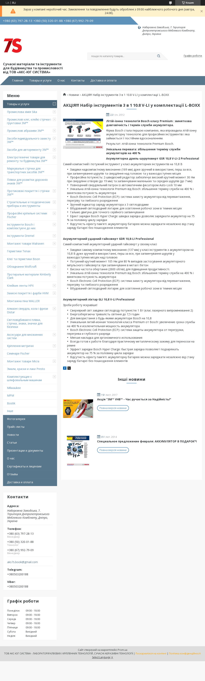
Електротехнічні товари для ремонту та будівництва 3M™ (27, 159)
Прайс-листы (15, 427)
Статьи (12, 442)
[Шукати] (159, 56)
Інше (10, 411)
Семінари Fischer (18, 353)
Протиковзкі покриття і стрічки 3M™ (28, 192)
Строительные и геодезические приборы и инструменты (28, 204)
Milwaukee (14, 388)
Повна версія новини (113, 408)
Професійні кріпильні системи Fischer (27, 215)
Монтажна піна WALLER (23, 301)
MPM (10, 395)
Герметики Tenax (18, 251)
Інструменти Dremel (20, 236)
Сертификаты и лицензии (24, 466)
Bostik (11, 403)
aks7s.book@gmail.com (22, 562)
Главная (17, 80)
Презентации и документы (25, 450)
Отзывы (12, 474)
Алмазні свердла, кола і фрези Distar (27, 310)
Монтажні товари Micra (23, 361)
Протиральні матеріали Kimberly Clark (29, 276)
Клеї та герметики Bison (23, 259)
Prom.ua (122, 650)
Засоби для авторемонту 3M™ (28, 150)
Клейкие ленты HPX (20, 285)
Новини (74, 95)
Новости (13, 435)
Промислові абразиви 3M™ (25, 131)
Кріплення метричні (20, 346)
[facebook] (64, 369)
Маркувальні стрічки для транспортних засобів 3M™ (25, 170)
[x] (69, 369)
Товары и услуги (40, 80)
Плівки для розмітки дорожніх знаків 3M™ (27, 181)
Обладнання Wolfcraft (22, 266)
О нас (61, 80)
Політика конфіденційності (185, 653)
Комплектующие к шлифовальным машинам (24, 378)
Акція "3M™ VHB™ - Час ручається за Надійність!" (134, 399)
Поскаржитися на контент (151, 653)
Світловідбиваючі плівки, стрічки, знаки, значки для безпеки (24, 323)
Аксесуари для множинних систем (25, 336)
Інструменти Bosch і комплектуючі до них (21, 226)
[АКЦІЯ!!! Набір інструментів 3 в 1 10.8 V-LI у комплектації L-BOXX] (83, 134)
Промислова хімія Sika (22, 112)
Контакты (77, 80)
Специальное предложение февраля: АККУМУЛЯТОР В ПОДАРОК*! (147, 441)
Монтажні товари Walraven (25, 243)
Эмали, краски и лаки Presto (26, 369)
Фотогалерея (16, 419)
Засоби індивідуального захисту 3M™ (29, 140)
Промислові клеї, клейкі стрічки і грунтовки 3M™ (29, 121)
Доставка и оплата (103, 80)
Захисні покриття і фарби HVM (27, 293)
